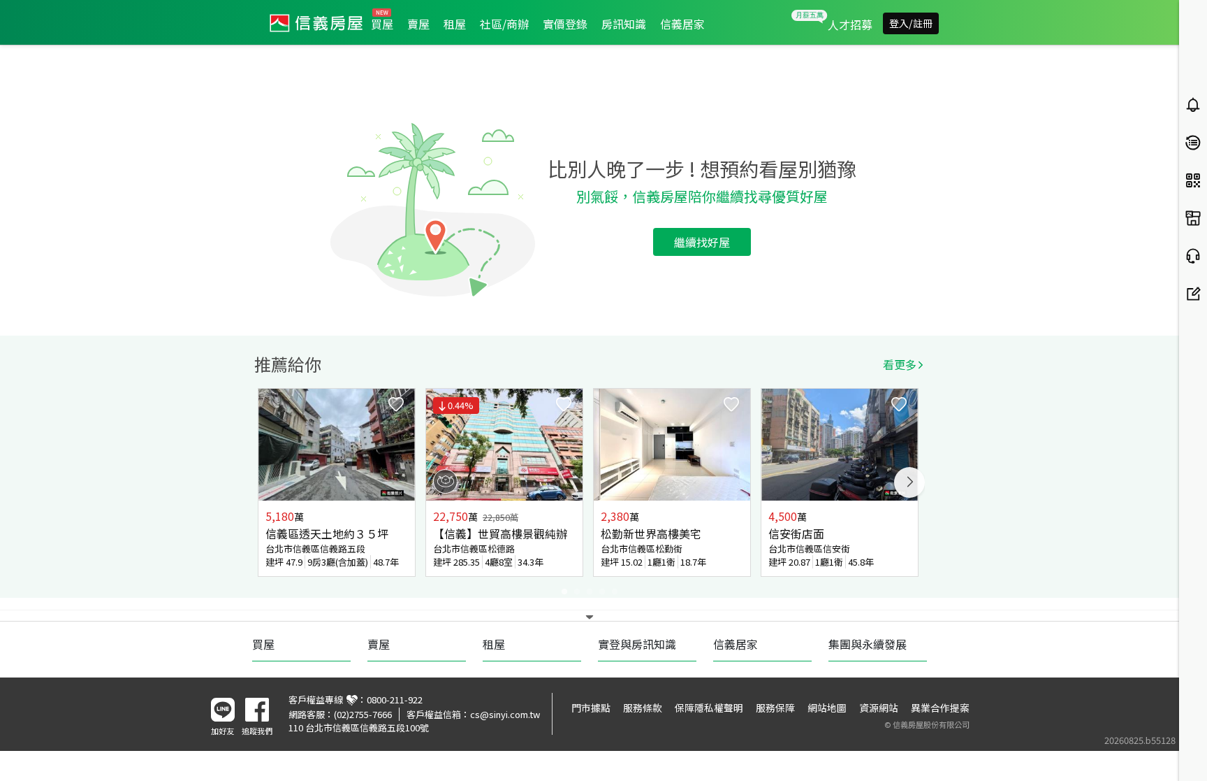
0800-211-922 (395, 699)
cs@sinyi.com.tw (505, 714)
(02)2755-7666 (363, 714)
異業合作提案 (940, 708)
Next (909, 482)
